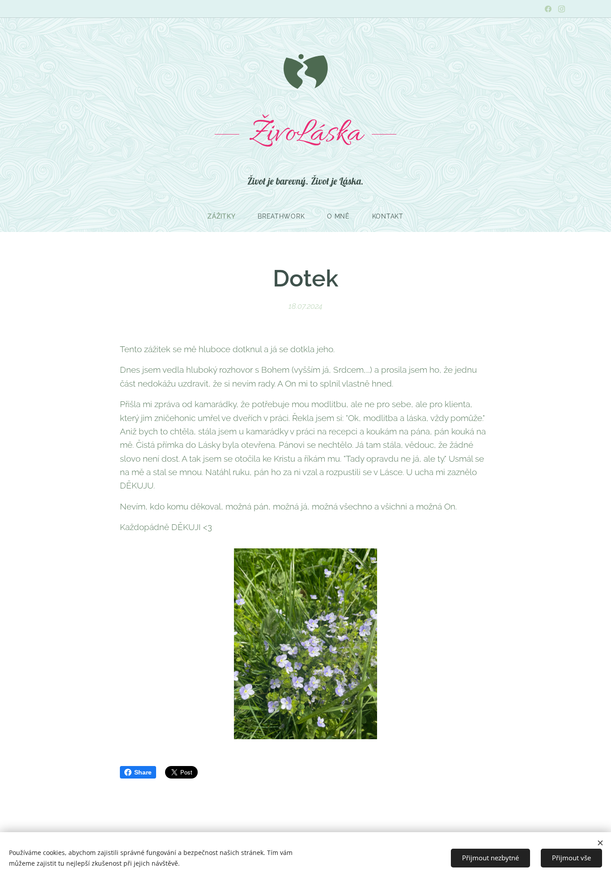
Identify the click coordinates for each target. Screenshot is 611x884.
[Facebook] (548, 9)
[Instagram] (561, 9)
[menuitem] (227, 216)
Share (143, 772)
